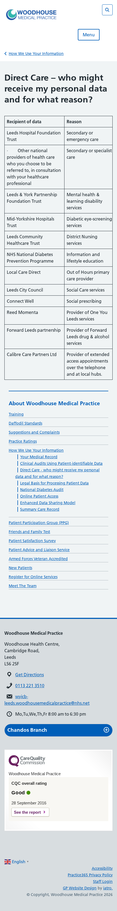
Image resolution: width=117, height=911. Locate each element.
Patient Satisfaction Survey (32, 540)
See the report (27, 812)
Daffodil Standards (25, 423)
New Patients (20, 567)
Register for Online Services (33, 576)
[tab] (58, 730)
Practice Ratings (23, 441)
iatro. (108, 888)
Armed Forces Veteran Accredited (38, 558)
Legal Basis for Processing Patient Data (54, 483)
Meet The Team (22, 585)
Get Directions (29, 674)
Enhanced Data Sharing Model (47, 502)
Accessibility (102, 868)
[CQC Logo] (27, 765)
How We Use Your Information (36, 53)
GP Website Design (80, 888)
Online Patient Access (39, 496)
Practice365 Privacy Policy (90, 874)
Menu (89, 34)
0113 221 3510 (29, 685)
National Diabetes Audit (41, 489)
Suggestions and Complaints (34, 432)
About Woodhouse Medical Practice (54, 403)
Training (16, 414)
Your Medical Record (38, 456)
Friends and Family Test (29, 531)
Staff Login (103, 881)
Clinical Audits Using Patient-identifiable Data (61, 463)
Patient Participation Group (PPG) (39, 522)
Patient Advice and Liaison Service (39, 549)
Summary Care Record (39, 509)
